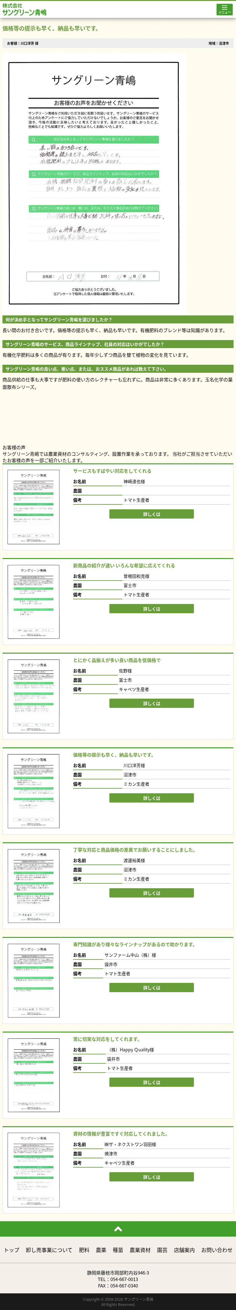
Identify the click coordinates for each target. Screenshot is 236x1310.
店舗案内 (184, 1250)
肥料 (84, 1250)
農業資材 (140, 1250)
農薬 (101, 1250)
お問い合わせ (217, 1250)
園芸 (162, 1250)
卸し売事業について (49, 1250)
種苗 (118, 1250)
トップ (11, 1250)
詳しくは (151, 514)
